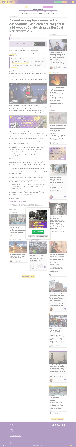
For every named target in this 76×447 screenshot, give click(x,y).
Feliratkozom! (38, 231)
